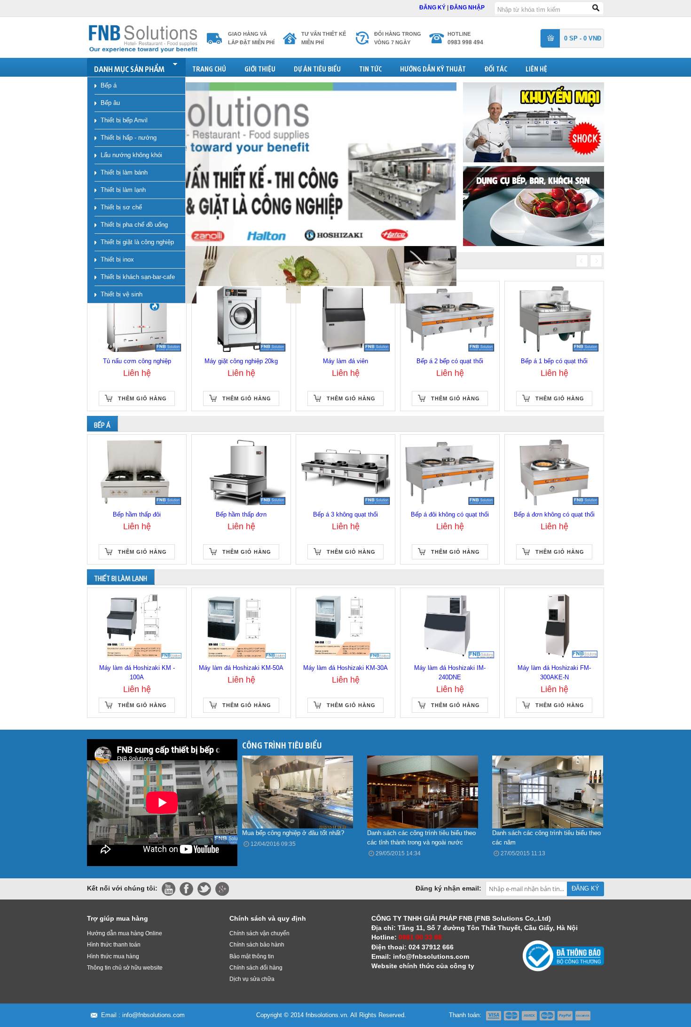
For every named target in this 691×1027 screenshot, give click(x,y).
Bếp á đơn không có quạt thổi (554, 514)
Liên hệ (536, 67)
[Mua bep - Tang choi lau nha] (533, 205)
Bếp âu (110, 102)
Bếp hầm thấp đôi (137, 514)
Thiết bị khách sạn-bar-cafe (138, 276)
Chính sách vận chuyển (259, 933)
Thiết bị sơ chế (121, 207)
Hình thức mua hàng (113, 956)
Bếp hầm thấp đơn (241, 514)
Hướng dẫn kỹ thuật (433, 67)
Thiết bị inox (117, 259)
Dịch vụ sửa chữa (252, 979)
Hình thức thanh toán (114, 944)
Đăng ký (433, 7)
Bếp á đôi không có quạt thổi (450, 514)
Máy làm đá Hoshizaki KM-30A (345, 667)
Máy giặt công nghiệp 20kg (241, 361)
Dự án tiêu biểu (317, 67)
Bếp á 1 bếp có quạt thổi (554, 361)
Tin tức (370, 67)
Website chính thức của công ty (422, 966)
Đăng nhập (467, 7)
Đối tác (495, 67)
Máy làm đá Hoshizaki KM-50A (241, 667)
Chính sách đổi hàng (256, 967)
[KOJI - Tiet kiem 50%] (533, 121)
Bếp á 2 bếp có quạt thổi (449, 361)
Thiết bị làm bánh (124, 172)
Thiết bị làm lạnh (123, 189)
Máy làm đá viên (345, 361)
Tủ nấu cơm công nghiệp (137, 361)
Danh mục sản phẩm (129, 67)
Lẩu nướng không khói (131, 155)
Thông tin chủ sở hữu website (125, 967)
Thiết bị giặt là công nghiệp (137, 242)
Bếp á (109, 85)
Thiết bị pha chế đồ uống (134, 224)
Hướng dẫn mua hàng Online (124, 933)
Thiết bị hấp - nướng (129, 137)
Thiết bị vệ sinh (121, 294)
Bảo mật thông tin (251, 956)
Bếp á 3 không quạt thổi (345, 514)
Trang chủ (209, 67)
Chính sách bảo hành (256, 944)
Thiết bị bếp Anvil (124, 120)
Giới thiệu (259, 67)
